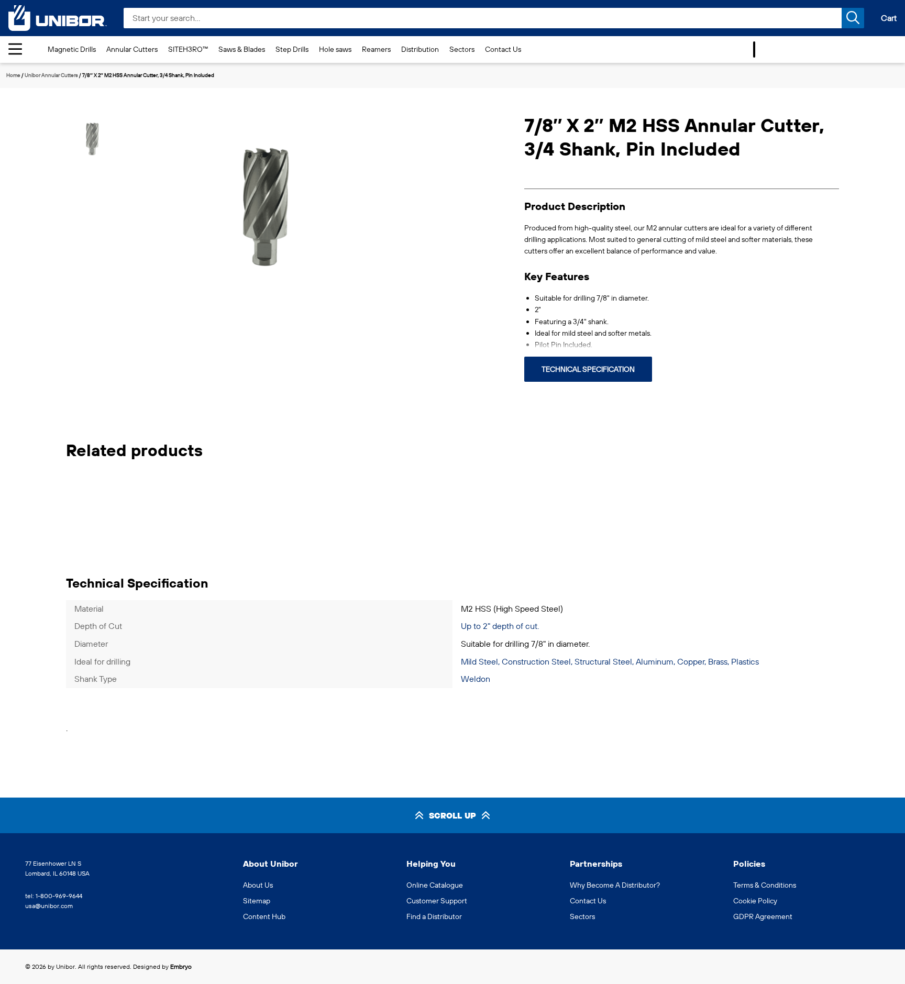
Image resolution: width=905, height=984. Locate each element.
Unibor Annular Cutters (51, 75)
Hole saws (335, 49)
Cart (889, 18)
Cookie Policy (755, 900)
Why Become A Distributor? (615, 885)
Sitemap (256, 900)
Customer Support (436, 900)
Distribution (420, 49)
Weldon (475, 678)
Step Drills (291, 49)
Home (13, 75)
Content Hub (264, 916)
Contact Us (503, 49)
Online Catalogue (434, 885)
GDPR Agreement (762, 916)
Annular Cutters (132, 49)
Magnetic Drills (72, 49)
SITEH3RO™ (188, 49)
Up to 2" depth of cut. (500, 626)
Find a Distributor (434, 916)
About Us (258, 885)
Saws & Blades (241, 49)
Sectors (461, 49)
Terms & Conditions (764, 885)
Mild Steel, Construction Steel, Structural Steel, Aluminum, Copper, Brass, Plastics (610, 661)
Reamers (376, 49)
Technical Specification (588, 369)
